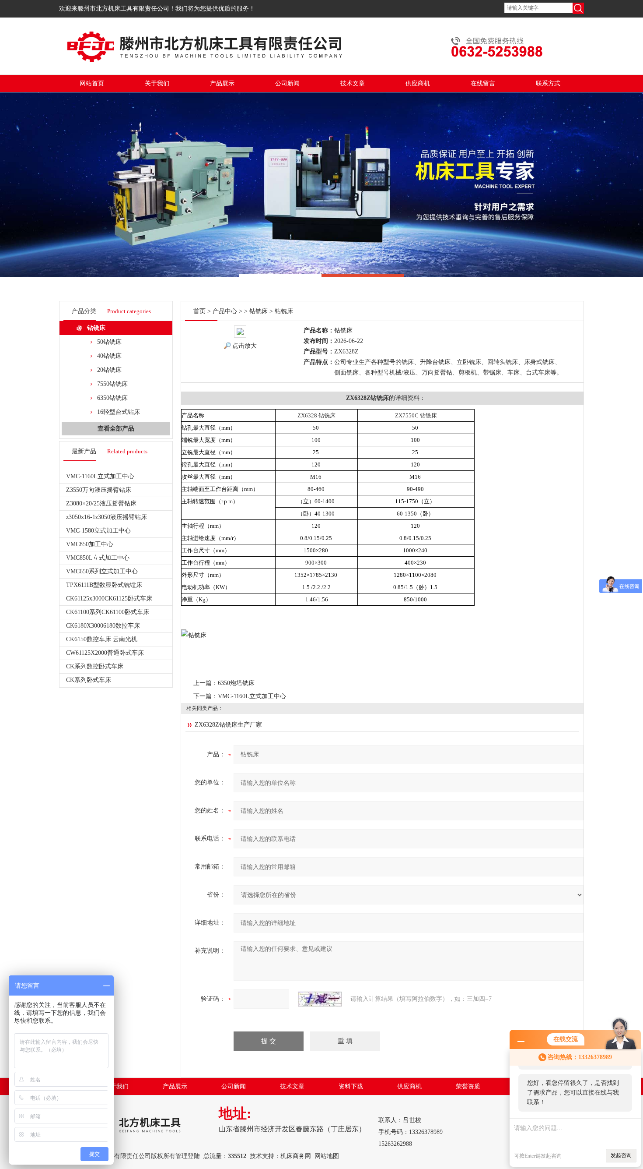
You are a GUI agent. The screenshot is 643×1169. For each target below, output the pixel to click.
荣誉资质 (468, 1086)
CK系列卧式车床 (88, 680)
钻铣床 (96, 328)
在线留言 (483, 83)
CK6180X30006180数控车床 (103, 625)
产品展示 (222, 83)
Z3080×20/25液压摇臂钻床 (101, 503)
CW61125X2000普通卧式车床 (105, 653)
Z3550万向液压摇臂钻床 (98, 490)
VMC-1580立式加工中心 (98, 530)
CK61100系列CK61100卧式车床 (107, 612)
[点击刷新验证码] (320, 999)
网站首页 (92, 83)
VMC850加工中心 (89, 544)
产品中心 (225, 311)
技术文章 (352, 83)
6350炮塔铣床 (236, 683)
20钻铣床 (109, 370)
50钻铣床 (109, 342)
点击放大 (244, 346)
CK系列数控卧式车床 (94, 666)
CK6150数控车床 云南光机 (101, 639)
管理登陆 (187, 1156)
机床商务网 (295, 1156)
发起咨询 (621, 1155)
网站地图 (327, 1156)
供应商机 (417, 83)
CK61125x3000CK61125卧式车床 (109, 598)
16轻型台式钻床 (118, 412)
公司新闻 (287, 83)
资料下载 (351, 1086)
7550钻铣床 (112, 384)
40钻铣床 (109, 356)
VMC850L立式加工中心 (97, 557)
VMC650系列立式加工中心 (102, 571)
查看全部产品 (116, 428)
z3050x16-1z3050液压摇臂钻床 (106, 517)
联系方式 (548, 83)
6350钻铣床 (112, 398)
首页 (199, 311)
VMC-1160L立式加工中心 (100, 476)
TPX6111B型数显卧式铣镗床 (104, 585)
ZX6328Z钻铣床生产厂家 (228, 724)
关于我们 (157, 83)
